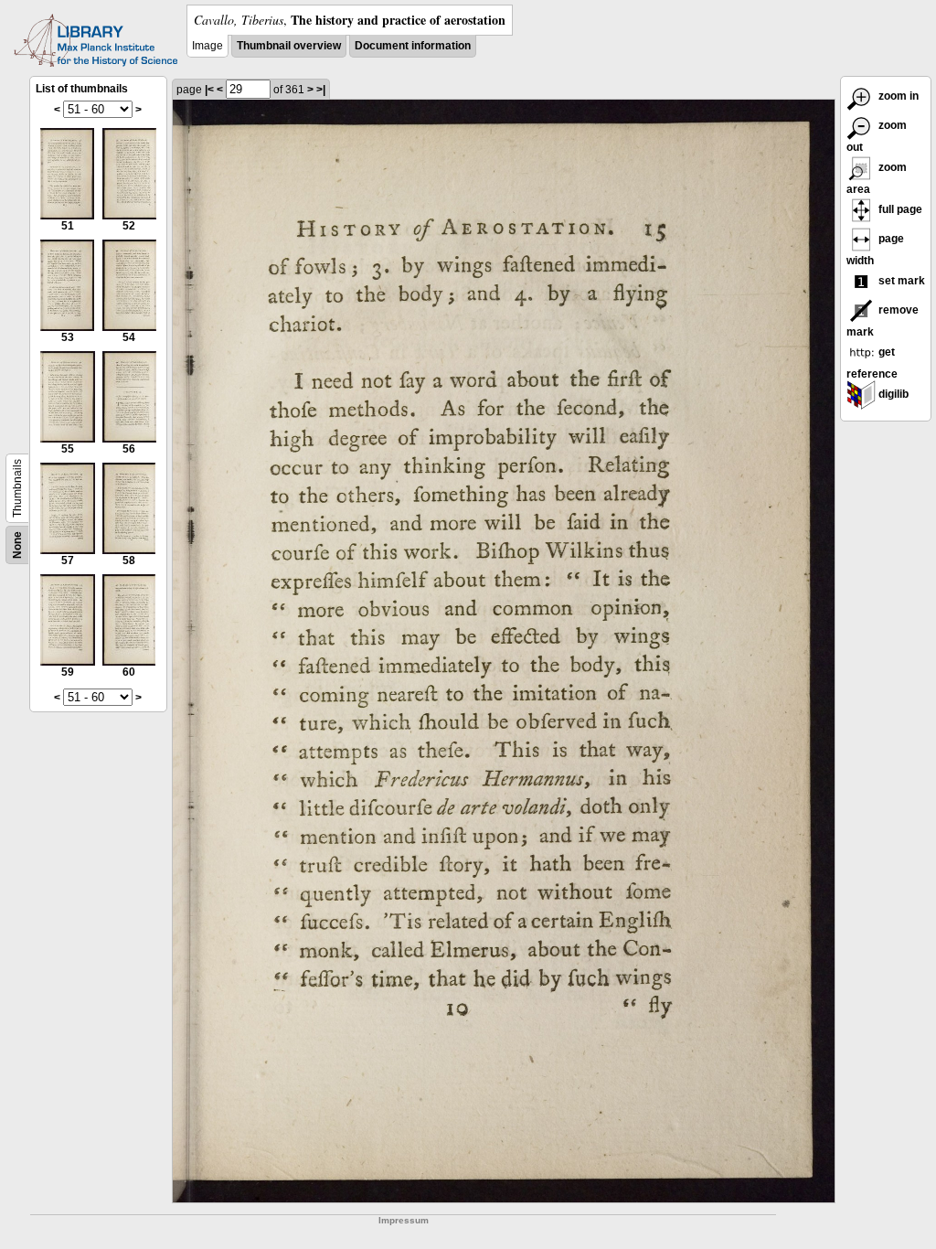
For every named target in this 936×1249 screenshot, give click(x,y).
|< (209, 89)
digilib (892, 394)
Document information (413, 45)
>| (320, 89)
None (17, 545)
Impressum (403, 1220)
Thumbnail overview (289, 45)
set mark (900, 280)
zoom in (897, 96)
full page (899, 209)
